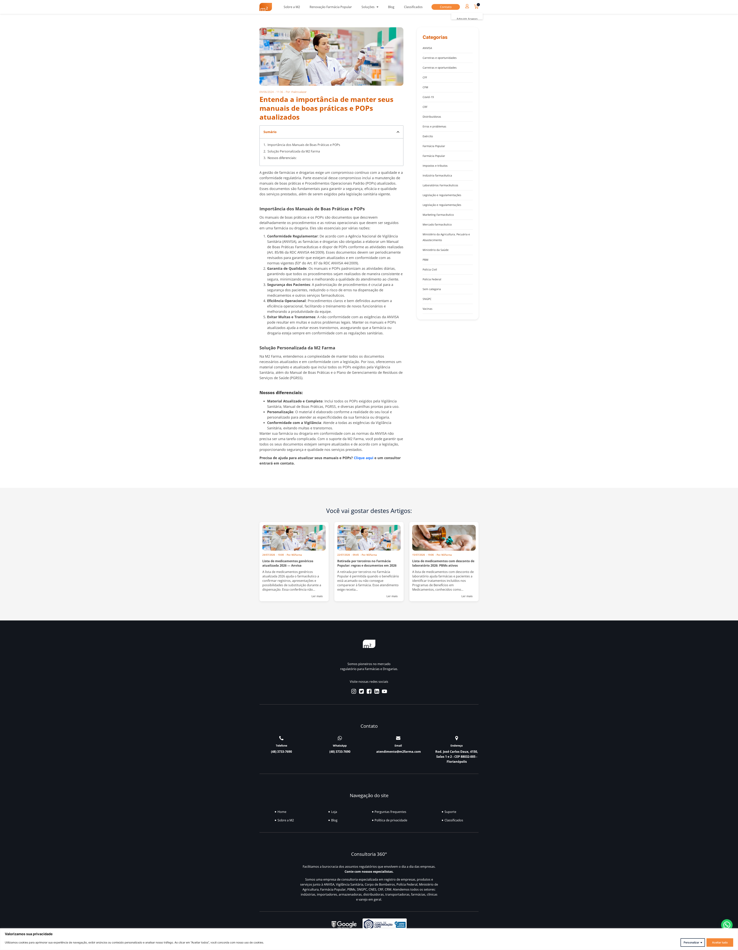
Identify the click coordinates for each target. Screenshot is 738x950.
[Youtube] (384, 691)
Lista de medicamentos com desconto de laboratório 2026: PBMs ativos (443, 563)
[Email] (398, 738)
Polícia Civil (430, 269)
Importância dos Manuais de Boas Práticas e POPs (304, 145)
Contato (446, 7)
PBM (425, 259)
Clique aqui (363, 457)
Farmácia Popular (434, 146)
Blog (391, 7)
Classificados (413, 7)
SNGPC (427, 299)
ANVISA (427, 48)
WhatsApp (340, 745)
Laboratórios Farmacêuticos (440, 185)
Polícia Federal (432, 279)
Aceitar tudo (720, 942)
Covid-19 (428, 97)
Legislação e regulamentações (442, 195)
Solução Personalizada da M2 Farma (294, 151)
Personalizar (691, 942)
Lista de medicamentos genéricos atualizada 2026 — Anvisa (287, 563)
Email (398, 745)
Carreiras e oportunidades (440, 58)
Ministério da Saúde (436, 250)
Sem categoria (432, 289)
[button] (467, 6)
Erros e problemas (434, 126)
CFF (425, 77)
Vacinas (427, 309)
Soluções (368, 7)
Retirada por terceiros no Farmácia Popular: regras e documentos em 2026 (366, 563)
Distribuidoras (432, 116)
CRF (425, 107)
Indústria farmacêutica (437, 175)
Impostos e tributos (435, 165)
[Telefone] (281, 738)
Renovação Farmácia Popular (331, 7)
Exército (428, 136)
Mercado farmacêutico (437, 224)
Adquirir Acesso (467, 19)
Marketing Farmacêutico (438, 214)
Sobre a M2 (292, 7)
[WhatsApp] (340, 738)
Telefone (281, 745)
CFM (425, 87)
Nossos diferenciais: (282, 158)
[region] (369, 939)
